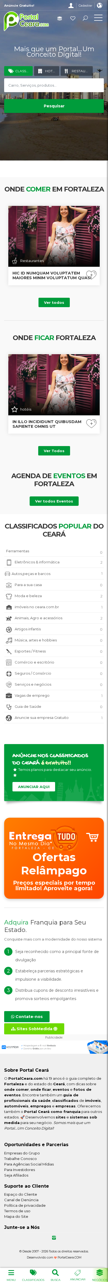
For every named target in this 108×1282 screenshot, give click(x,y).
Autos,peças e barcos (57, 573)
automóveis (16, 1106)
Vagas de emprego (58, 695)
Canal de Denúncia (21, 1200)
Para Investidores (19, 1169)
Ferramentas (54, 552)
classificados (65, 1100)
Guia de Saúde (58, 706)
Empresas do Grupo (22, 1153)
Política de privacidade (25, 1205)
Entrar (71, 5)
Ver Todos (54, 451)
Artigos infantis (58, 629)
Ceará (59, 1084)
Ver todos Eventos (54, 501)
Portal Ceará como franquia (52, 1111)
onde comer (16, 1089)
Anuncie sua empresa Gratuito (58, 717)
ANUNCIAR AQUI (34, 786)
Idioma (99, 5)
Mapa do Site (16, 1216)
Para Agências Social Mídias (29, 1164)
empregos (40, 1106)
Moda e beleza (58, 596)
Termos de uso (17, 1211)
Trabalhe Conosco (20, 1158)
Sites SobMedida (34, 1028)
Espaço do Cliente (20, 1194)
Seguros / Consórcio (58, 673)
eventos (61, 1089)
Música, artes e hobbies (58, 640)
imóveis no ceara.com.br (58, 607)
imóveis (93, 1100)
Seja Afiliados (16, 1175)
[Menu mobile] (98, 19)
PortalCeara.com (25, 1078)
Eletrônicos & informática (58, 562)
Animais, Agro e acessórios (58, 618)
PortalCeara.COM (69, 1257)
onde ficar (40, 1089)
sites (61, 1117)
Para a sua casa (58, 584)
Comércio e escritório (58, 662)
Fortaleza (14, 1084)
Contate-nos (28, 1016)
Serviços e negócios (58, 684)
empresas (65, 1106)
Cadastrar (85, 5)
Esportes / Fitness (58, 651)
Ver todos (54, 302)
